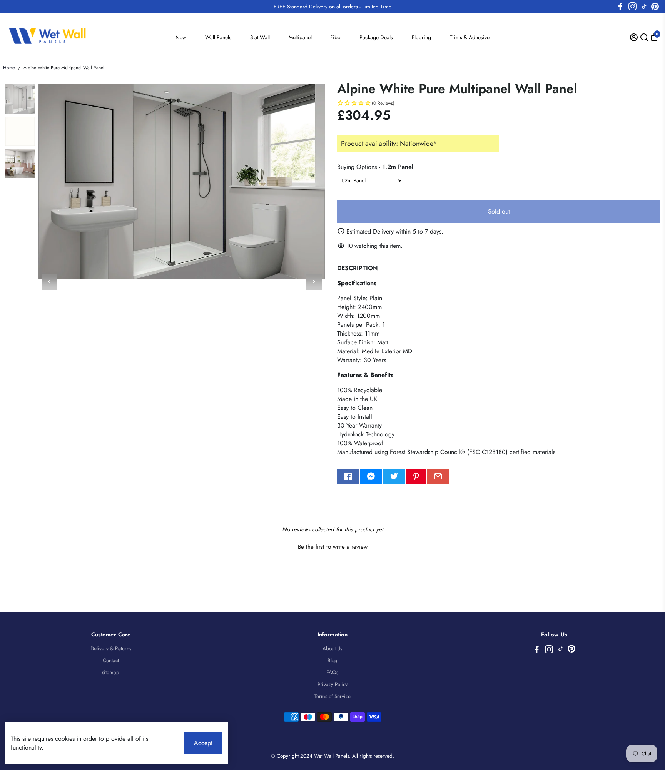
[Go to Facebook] (620, 6)
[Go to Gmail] (438, 476)
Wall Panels (218, 37)
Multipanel (300, 37)
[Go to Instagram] (632, 6)
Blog (332, 660)
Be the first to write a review (333, 547)
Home (9, 67)
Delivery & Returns (110, 648)
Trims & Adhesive (470, 37)
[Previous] (49, 282)
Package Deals (376, 37)
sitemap (110, 672)
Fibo (335, 37)
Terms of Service (332, 696)
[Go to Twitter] (394, 476)
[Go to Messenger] (371, 476)
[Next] (314, 282)
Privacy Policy (332, 684)
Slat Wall (260, 37)
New (180, 37)
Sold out (499, 211)
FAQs (332, 672)
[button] (498, 103)
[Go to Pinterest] (655, 6)
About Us (332, 648)
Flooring (421, 37)
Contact (111, 660)
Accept (203, 742)
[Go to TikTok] (644, 6)
